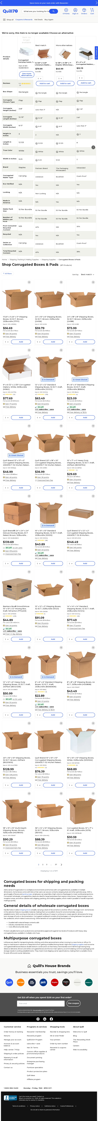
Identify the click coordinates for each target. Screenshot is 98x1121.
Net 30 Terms (32, 1048)
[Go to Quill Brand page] (9, 983)
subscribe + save (33, 1044)
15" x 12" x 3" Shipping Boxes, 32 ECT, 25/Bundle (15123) (48, 607)
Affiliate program (33, 1079)
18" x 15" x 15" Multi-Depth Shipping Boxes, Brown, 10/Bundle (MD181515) (14, 830)
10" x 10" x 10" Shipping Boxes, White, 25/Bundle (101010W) (80, 759)
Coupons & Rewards (24, 19)
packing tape (27, 894)
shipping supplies (78, 944)
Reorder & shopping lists (60, 1032)
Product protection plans (37, 1071)
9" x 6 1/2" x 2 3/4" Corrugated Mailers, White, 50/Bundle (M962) (16, 387)
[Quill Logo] (10, 11)
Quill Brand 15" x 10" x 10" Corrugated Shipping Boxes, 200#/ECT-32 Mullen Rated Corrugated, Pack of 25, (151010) (48, 760)
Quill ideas (31, 1075)
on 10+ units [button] (17, 699)
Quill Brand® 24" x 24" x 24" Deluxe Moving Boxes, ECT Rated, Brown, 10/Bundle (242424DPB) (16, 532)
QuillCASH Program (34, 1040)
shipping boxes (25, 910)
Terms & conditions (18, 1106)
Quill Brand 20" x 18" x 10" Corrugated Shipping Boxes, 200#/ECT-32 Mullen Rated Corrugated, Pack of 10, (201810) (48, 462)
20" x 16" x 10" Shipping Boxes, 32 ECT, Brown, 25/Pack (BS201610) (16, 760)
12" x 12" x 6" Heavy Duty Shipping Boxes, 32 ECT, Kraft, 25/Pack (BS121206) (16, 684)
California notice (49, 1106)
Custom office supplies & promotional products (37, 1053)
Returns (7, 1036)
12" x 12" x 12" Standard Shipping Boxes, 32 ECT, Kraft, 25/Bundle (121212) (48, 387)
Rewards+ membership (36, 1032)
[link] (29, 282)
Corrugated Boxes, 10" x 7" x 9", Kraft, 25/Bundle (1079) (80, 829)
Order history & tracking (13, 1032)
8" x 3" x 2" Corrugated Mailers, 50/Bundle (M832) (85, 64)
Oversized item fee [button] (45, 480)
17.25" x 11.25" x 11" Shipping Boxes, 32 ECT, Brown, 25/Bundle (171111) (15, 319)
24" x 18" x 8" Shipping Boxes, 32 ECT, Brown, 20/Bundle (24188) (80, 319)
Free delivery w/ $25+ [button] (78, 412)
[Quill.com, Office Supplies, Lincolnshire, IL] (10, 1098)
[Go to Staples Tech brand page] (66, 983)
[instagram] (38, 1019)
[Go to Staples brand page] (54, 983)
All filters (8, 273)
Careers (76, 1046)
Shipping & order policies (14, 1054)
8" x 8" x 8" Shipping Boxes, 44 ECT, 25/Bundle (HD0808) (81, 683)
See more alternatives (26, 74)
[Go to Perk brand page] (43, 983)
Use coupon (73, 1003)
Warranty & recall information (10, 1058)
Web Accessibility (80, 1050)
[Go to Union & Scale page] (77, 983)
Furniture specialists (35, 1067)
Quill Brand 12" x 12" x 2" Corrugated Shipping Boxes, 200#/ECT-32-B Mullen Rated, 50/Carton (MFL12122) (80, 532)
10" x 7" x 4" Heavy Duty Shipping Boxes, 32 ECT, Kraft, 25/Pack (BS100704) (80, 462)
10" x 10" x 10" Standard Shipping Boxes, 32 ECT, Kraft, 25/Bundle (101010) (48, 532)
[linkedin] (45, 1019)
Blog (75, 1036)
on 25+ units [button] (17, 548)
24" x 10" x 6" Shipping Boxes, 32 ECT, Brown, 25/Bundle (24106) (48, 319)
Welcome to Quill (80, 1032)
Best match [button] (86, 274)
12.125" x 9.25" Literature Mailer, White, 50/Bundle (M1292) (42, 66)
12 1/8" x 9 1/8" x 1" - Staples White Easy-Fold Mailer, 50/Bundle (64, 66)
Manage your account (12, 1040)
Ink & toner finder (57, 1036)
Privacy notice (35, 1106)
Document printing (34, 1057)
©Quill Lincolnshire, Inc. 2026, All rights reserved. (35, 1098)
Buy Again (49, 19)
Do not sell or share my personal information (45, 1110)
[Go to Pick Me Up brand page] (32, 983)
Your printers (55, 1040)
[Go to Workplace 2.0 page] (88, 983)
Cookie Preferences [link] (66, 1106)
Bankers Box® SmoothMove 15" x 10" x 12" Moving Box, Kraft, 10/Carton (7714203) (16, 608)
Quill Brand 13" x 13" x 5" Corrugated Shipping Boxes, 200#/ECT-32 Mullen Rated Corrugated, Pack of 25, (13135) (16, 462)
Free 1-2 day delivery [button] (13, 634)
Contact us (8, 1067)
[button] (97, 2)
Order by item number (59, 1044)
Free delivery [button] (10, 337)
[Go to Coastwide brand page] (20, 983)
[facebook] (51, 1019)
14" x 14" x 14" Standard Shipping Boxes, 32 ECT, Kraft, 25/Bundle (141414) (80, 608)
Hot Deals (38, 19)
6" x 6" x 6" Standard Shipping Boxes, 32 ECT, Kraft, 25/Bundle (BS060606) (48, 684)
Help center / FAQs (11, 1050)
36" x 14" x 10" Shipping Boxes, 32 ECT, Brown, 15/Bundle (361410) (48, 830)
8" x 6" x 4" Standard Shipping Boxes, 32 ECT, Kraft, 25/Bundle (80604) (80, 387)
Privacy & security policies (14, 1063)
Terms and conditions (37, 1010)
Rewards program (34, 1036)
